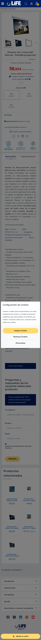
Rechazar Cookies (21, 337)
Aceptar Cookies (20, 330)
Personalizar (20, 343)
